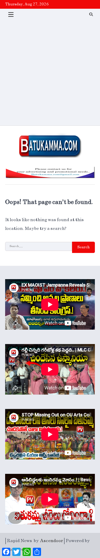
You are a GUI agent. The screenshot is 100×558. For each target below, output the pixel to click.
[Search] (91, 14)
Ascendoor (51, 541)
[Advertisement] (50, 73)
